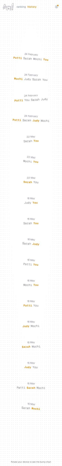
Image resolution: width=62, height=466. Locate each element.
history (32, 7)
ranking (21, 7)
